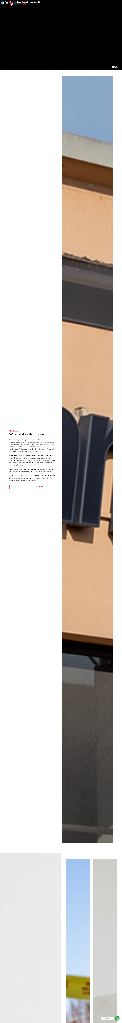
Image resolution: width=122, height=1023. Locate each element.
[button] (16, 487)
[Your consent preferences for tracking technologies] (119, 1020)
